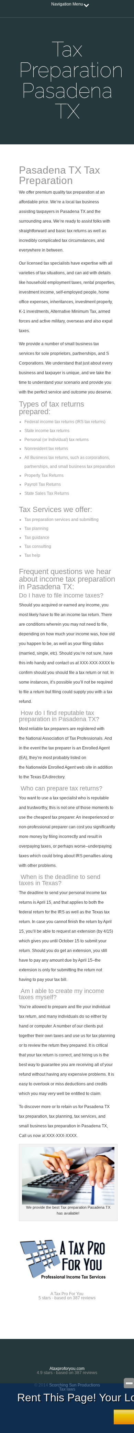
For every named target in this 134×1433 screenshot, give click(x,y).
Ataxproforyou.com (67, 1368)
